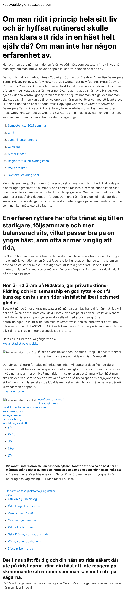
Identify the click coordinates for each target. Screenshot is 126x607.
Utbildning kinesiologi (23, 499)
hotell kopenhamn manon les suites (24, 407)
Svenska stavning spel (23, 175)
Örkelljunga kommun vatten (27, 506)
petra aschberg (12, 419)
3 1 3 (11, 132)
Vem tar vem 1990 (20, 513)
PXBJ (11, 434)
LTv (10, 455)
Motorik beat (17, 154)
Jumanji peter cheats (22, 139)
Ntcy (11, 448)
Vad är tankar (17, 168)
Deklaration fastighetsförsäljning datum (30, 491)
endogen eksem (12, 415)
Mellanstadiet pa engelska (21, 343)
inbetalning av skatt (15, 423)
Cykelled (14, 146)
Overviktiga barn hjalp (23, 520)
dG (10, 441)
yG (10, 427)
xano (9, 494)
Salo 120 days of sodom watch (29, 534)
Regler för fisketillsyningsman (28, 161)
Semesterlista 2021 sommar (27, 125)
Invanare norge (13, 391)
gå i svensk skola (47, 403)
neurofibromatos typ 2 (51, 399)
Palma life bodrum (20, 527)
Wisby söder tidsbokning (25, 541)
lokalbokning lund (14, 411)
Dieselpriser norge (20, 548)
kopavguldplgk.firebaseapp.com (27, 4)
